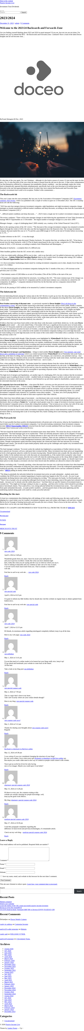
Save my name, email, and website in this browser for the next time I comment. (30, 876)
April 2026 (8, 957)
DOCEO (71, 508)
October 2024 (9, 992)
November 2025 (10, 966)
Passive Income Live (7, 3)
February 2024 (9, 1008)
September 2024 (10, 994)
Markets (23, 929)
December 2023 (9, 1011)
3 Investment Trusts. (23, 939)
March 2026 (8, 959)
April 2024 (8, 1004)
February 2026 (9, 961)
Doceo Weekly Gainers (18, 919)
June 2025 (7, 976)
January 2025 (9, 986)
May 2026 (7, 955)
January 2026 (9, 962)
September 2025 (10, 970)
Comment (4, 860)
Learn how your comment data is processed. (42, 884)
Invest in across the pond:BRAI (11, 908)
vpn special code (10, 591)
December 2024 (9, 988)
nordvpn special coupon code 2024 (16, 819)
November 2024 (10, 990)
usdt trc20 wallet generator (9, 929)
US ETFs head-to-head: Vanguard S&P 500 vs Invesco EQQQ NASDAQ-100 (27, 910)
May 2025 (7, 978)
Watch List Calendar (7, 904)
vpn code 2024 (9, 551)
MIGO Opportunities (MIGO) (17, 426)
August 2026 (8, 949)
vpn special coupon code (12, 688)
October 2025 (9, 968)
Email (2, 868)
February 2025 (9, 984)
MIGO (7, 470)
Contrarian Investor (21, 924)
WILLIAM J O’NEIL (17, 934)
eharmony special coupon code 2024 (17, 785)
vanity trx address (6, 924)
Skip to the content (6, 1)
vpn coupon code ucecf (12, 720)
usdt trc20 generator (7, 939)
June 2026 (7, 953)
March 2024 (8, 1006)
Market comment (6, 902)
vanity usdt (4, 934)
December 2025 (9, 964)
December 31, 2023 (7, 23)
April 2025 (8, 980)
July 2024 (7, 998)
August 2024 (8, 996)
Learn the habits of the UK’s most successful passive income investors (24, 906)
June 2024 (7, 1000)
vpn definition (9, 654)
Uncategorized (5, 511)
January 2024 (9, 1010)
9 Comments (25, 23)
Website (2, 872)
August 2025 (8, 972)
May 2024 (7, 1002)
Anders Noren (12, 1028)
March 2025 (8, 982)
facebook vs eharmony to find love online (18, 749)
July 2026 (7, 951)
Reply (6, 576)
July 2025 (7, 974)
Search (2, 888)
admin (17, 23)
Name (2, 864)
